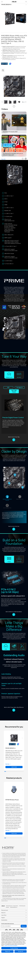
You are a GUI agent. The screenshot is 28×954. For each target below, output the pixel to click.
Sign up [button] (24, 926)
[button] (2, 1)
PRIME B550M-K (6, 4)
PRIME (7, 907)
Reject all (7, 951)
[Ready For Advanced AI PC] (10, 64)
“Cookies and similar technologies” (11, 945)
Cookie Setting (14, 948)
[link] (14, 1)
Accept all (20, 951)
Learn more (14, 767)
